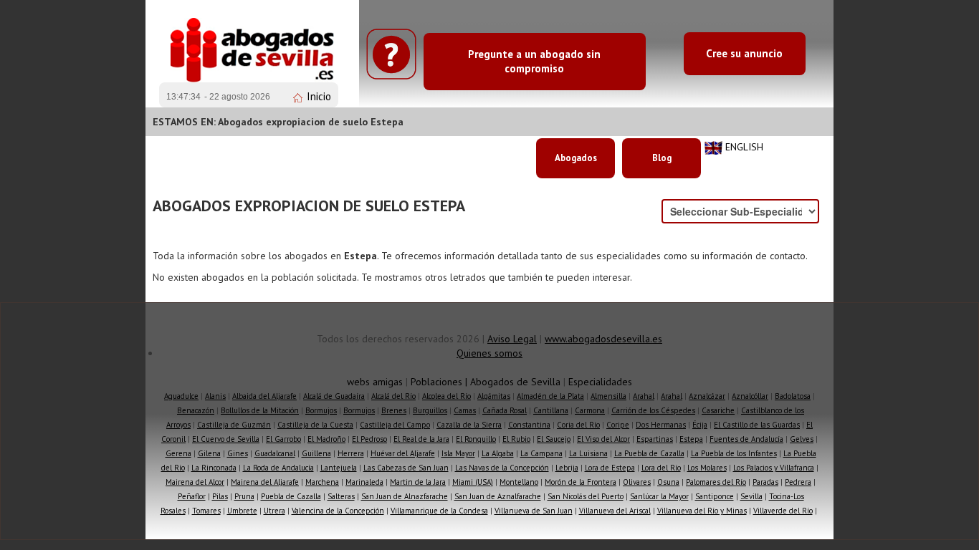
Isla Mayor (458, 453)
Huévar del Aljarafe (403, 453)
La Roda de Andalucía (278, 468)
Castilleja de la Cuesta (315, 425)
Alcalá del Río (393, 396)
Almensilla (608, 396)
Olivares (637, 482)
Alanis (215, 396)
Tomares (206, 511)
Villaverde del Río (783, 511)
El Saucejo (553, 439)
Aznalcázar (707, 396)
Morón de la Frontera (580, 482)
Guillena (316, 453)
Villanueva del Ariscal (615, 511)
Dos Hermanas (661, 425)
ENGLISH (744, 146)
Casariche (718, 410)
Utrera (274, 511)
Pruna (244, 496)
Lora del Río (661, 468)
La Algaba (498, 453)
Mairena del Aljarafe (265, 482)
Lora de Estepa (610, 468)
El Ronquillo (476, 439)
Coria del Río (578, 425)
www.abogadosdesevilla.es (603, 338)
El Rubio (516, 439)
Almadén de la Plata (550, 396)
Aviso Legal (512, 338)
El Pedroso (369, 439)
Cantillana (550, 410)
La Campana (541, 453)
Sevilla (751, 496)
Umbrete (242, 511)
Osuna (668, 482)
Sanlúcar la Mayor (659, 496)
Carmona (590, 410)
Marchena (322, 482)
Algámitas (493, 396)
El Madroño (326, 439)
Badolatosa (793, 396)
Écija (699, 425)
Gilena (209, 453)
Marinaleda (364, 482)
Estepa (691, 439)
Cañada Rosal (504, 410)
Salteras (341, 496)
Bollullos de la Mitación (260, 410)
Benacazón (195, 410)
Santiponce (714, 496)
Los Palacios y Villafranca (773, 468)
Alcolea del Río (446, 396)
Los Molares (707, 468)
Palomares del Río (716, 482)
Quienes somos (489, 353)
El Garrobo (283, 439)
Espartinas (654, 439)
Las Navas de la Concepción (502, 468)
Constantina (529, 425)
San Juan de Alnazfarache (404, 496)
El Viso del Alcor (603, 439)
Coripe (617, 425)
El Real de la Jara (421, 439)
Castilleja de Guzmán (234, 425)
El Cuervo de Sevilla (225, 439)
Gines (237, 453)
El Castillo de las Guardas (757, 425)
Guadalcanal (274, 453)
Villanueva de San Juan (534, 511)
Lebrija (566, 468)
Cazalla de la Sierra (469, 425)
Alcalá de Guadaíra (334, 396)
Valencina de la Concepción (338, 511)
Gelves (801, 439)
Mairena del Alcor (195, 482)
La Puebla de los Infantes (734, 453)
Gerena (178, 453)
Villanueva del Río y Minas (702, 511)
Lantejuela (338, 468)
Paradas (765, 482)
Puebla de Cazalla (291, 496)
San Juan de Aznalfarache (497, 496)
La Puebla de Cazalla (649, 453)
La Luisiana (588, 453)
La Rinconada (214, 468)
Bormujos (321, 410)
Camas (465, 410)
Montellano (519, 482)
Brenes (393, 410)
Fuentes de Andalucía (746, 439)
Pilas (220, 496)
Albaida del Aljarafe (264, 396)
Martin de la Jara (418, 482)
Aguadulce (181, 396)
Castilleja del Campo (395, 425)
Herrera (351, 453)
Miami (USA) (472, 482)
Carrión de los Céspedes (653, 410)
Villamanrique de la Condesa (439, 511)
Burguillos (430, 410)
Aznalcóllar (750, 396)
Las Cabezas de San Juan (406, 468)
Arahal (643, 396)
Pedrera (798, 482)
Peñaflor (192, 496)
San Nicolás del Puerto (586, 496)
